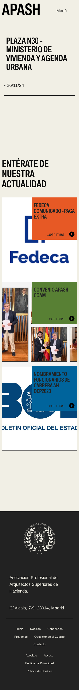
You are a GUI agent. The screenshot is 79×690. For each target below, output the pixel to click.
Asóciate (31, 655)
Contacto (39, 644)
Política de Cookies (39, 671)
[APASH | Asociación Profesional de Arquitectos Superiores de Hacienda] (20, 9)
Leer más (56, 234)
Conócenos (55, 629)
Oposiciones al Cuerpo (49, 636)
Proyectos (21, 636)
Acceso (49, 655)
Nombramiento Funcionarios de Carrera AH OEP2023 (52, 382)
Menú (61, 10)
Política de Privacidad (39, 663)
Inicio (19, 629)
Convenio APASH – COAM (52, 292)
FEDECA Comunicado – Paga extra (54, 211)
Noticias (35, 629)
